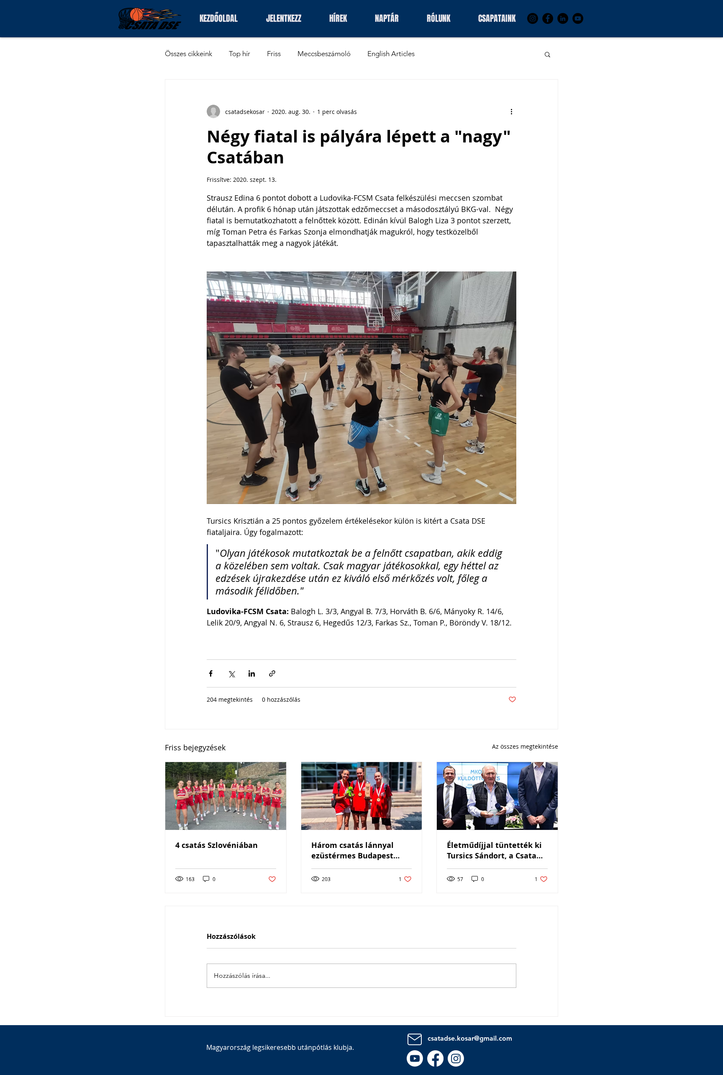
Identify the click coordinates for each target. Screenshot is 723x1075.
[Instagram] (532, 18)
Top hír (239, 53)
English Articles (391, 53)
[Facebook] (547, 18)
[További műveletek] (511, 111)
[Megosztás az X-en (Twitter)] (231, 673)
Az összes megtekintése (525, 746)
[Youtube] (415, 1058)
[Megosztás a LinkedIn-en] (252, 673)
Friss (274, 53)
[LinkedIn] (562, 18)
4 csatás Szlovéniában (216, 845)
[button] (496, 17)
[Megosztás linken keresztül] (272, 673)
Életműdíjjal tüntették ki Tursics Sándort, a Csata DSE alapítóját (494, 850)
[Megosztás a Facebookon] (211, 673)
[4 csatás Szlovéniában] (225, 796)
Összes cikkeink (188, 53)
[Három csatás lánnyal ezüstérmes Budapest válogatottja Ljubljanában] (361, 796)
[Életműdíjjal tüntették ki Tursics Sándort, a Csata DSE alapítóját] (497, 796)
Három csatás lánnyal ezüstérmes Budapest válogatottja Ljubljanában (360, 850)
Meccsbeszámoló (324, 53)
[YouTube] (577, 18)
